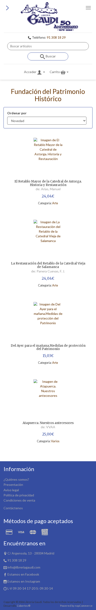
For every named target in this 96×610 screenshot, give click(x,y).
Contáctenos (13, 508)
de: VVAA (48, 427)
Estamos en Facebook (23, 574)
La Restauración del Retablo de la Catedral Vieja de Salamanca (48, 265)
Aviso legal (11, 490)
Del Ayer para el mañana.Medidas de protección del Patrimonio (48, 347)
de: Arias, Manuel (48, 189)
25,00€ (48, 434)
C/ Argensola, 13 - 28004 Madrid (30, 553)
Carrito (55, 72)
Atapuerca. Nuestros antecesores (48, 423)
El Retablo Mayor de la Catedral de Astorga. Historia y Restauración (48, 183)
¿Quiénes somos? (16, 479)
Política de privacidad (18, 495)
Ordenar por (17, 113)
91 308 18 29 (56, 37)
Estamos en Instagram (23, 581)
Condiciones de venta (19, 500)
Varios (55, 441)
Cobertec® (23, 605)
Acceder (30, 72)
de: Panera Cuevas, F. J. (48, 271)
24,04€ (48, 196)
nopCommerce (84, 605)
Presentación (13, 485)
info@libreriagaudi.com (23, 567)
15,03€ (48, 355)
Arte (55, 203)
